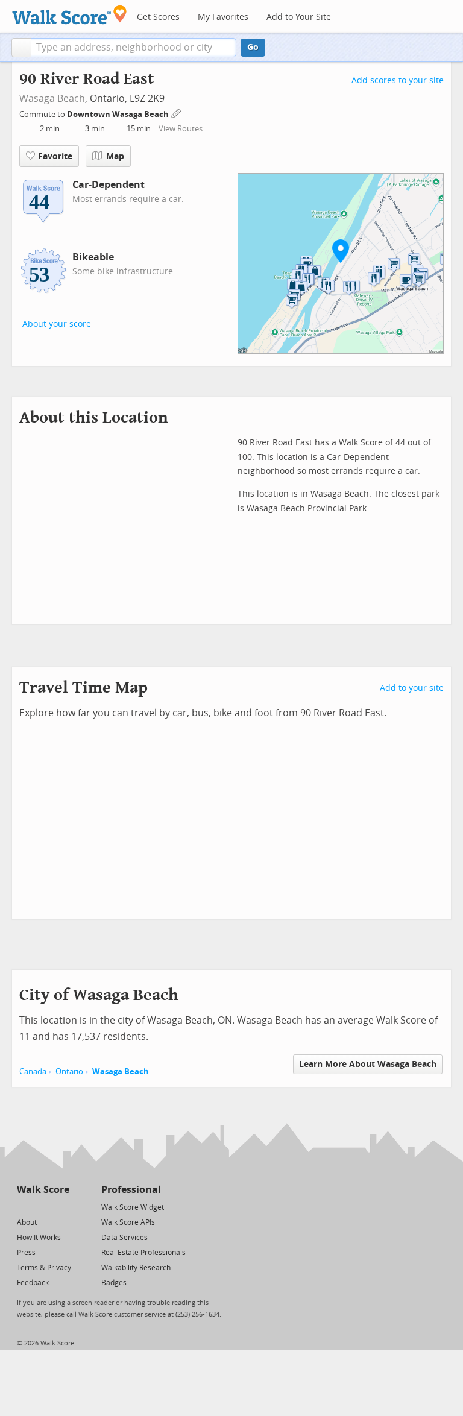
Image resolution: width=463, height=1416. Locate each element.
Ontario (69, 1071)
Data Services (124, 1237)
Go (253, 47)
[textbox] (133, 47)
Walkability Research (136, 1267)
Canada (32, 1071)
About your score (56, 324)
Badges (114, 1283)
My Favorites (223, 17)
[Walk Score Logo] (69, 15)
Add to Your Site (298, 17)
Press (26, 1252)
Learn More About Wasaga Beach (367, 1064)
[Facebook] (42, 1206)
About (27, 1222)
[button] (21, 47)
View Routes (181, 128)
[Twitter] (24, 1206)
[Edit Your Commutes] (177, 112)
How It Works (39, 1237)
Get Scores (158, 17)
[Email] (61, 1206)
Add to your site (412, 688)
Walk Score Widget (132, 1207)
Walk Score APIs (128, 1222)
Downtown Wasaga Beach (119, 114)
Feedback (33, 1283)
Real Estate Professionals (143, 1252)
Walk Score (43, 1189)
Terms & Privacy (44, 1267)
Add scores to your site (397, 80)
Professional (131, 1189)
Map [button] (115, 156)
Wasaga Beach (52, 98)
